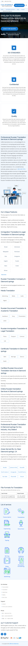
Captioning (4, 592)
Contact (4, 604)
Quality (14, 116)
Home (2, 9)
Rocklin (5, 467)
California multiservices (13, 643)
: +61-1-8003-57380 (7, 618)
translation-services (10, 9)
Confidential (14, 84)
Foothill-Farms (22, 472)
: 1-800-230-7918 (6, 1)
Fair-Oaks (5, 476)
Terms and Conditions (7, 606)
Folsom (22, 476)
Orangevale (13, 472)
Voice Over (4, 597)
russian (23, 9)
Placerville (13, 476)
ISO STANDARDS (14, 52)
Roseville (22, 467)
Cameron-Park (13, 467)
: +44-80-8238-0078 (7, 615)
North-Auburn (5, 472)
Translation (4, 589)
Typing (3, 594)
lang (18, 9)
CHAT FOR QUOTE (19, 5)
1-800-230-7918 (21, 169)
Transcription (5, 587)
